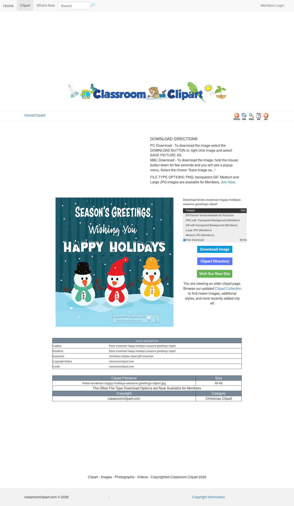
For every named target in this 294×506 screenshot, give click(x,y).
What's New (46, 5)
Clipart (26, 5)
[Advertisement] (147, 45)
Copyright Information (208, 496)
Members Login (272, 5)
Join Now (227, 181)
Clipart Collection (228, 288)
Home (8, 5)
